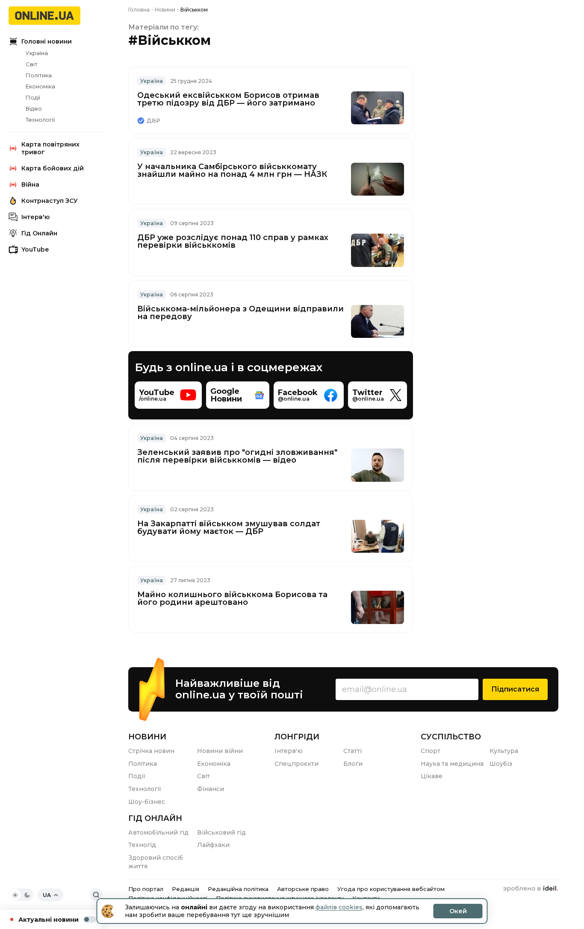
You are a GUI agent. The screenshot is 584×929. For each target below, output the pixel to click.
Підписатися (515, 689)
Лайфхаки (213, 845)
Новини (147, 736)
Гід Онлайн (39, 233)
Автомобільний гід (158, 832)
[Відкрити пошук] (96, 894)
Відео (34, 108)
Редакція (185, 888)
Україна (37, 53)
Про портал (145, 888)
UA (47, 895)
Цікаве (431, 776)
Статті (352, 751)
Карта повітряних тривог (50, 148)
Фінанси (210, 789)
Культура (504, 751)
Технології (40, 119)
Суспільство (451, 736)
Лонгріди (296, 736)
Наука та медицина (452, 764)
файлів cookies (339, 907)
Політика (39, 75)
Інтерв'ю (35, 217)
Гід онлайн (155, 818)
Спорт (430, 751)
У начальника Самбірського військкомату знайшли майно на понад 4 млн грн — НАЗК (232, 170)
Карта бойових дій (52, 168)
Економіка (40, 86)
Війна (30, 184)
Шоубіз (501, 764)
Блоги (353, 764)
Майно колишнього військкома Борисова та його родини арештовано (232, 598)
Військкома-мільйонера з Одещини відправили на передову (240, 312)
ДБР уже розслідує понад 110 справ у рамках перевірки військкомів (232, 241)
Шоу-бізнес (146, 802)
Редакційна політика (238, 888)
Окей (458, 911)
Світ (32, 64)
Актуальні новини (48, 919)
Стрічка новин (151, 751)
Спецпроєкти (296, 764)
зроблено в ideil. (530, 889)
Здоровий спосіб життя (155, 862)
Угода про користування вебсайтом (391, 888)
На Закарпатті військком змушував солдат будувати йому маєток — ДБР (228, 527)
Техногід (142, 845)
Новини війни (220, 751)
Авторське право (303, 888)
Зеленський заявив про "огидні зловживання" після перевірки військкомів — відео (237, 456)
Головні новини (46, 41)
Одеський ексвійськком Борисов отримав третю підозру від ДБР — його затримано (228, 99)
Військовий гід (221, 832)
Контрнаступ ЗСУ (49, 201)
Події (33, 97)
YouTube (35, 249)
